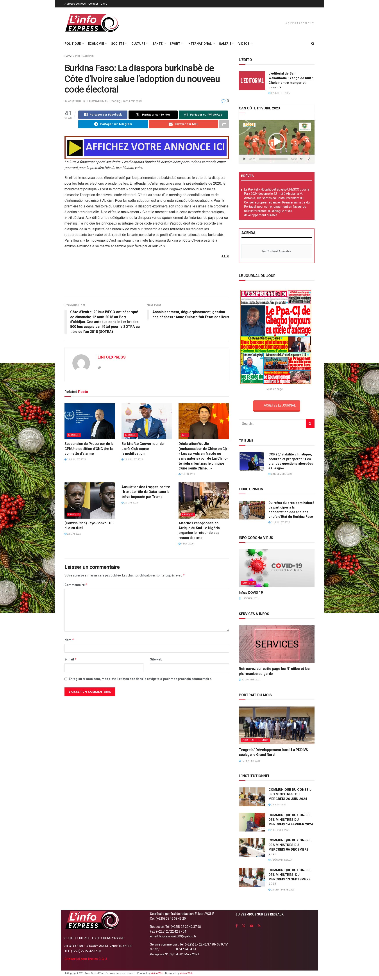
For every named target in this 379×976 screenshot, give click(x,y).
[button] (277, 141)
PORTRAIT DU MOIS (255, 740)
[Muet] (301, 159)
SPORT (175, 43)
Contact (93, 3)
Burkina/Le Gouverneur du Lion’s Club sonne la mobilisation (142, 449)
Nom (69, 640)
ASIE (185, 435)
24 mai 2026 (73, 533)
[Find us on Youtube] (251, 925)
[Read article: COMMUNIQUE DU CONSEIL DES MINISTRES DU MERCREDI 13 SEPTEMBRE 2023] (252, 877)
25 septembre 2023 (282, 889)
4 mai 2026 (187, 543)
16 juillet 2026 (76, 459)
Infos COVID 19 (251, 593)
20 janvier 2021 (251, 679)
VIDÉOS (243, 43)
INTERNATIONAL (200, 43)
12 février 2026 (250, 760)
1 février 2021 (250, 598)
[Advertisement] (147, 280)
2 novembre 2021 (281, 474)
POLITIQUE (72, 43)
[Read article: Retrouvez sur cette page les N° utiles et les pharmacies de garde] (277, 644)
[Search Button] (313, 43)
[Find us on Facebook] (237, 925)
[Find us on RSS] (259, 925)
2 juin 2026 (188, 474)
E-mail (70, 659)
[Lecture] (244, 159)
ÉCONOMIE (96, 43)
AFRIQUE (73, 435)
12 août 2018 (72, 101)
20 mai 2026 (130, 502)
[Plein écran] (309, 159)
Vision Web (157, 973)
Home (68, 56)
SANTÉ (157, 43)
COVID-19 (248, 583)
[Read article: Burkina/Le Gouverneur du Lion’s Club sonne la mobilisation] (147, 421)
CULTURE (138, 43)
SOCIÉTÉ (117, 43)
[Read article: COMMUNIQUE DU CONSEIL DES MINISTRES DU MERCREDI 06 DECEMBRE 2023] (252, 847)
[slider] (273, 159)
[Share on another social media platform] (224, 124)
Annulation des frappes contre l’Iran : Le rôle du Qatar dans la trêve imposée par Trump (146, 492)
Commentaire (76, 585)
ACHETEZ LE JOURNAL (280, 405)
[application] (277, 141)
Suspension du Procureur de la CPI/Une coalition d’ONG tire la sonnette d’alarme (89, 449)
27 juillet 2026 (280, 93)
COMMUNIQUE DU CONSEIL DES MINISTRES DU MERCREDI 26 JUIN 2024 (289, 794)
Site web (156, 659)
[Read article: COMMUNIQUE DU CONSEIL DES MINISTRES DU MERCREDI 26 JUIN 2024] (252, 796)
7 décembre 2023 (280, 859)
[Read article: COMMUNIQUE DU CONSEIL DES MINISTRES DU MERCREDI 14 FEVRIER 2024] (252, 822)
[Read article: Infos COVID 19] (277, 568)
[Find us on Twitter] (243, 925)
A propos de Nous (75, 3)
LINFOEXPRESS (112, 357)
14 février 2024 (280, 830)
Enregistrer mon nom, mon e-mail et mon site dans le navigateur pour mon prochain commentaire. (140, 679)
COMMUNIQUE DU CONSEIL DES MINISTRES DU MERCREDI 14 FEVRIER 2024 (290, 819)
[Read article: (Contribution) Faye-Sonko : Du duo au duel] (89, 500)
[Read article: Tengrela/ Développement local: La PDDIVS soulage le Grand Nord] (277, 725)
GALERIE (225, 43)
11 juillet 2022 (280, 522)
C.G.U (104, 3)
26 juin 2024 (278, 804)
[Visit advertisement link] (146, 147)
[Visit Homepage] (91, 23)
